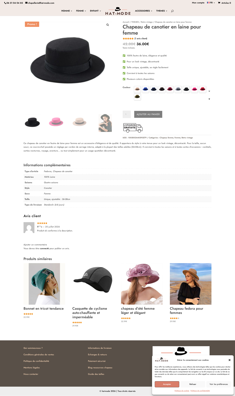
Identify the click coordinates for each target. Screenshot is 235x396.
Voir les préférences (219, 384)
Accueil (126, 21)
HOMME (65, 11)
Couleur (127, 87)
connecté (44, 248)
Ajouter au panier (148, 114)
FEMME (80, 11)
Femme (177, 137)
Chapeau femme (166, 137)
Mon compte (198, 3)
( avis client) (140, 38)
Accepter (167, 384)
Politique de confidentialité (200, 390)
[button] (229, 360)
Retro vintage (147, 21)
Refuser (192, 384)
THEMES (160, 11)
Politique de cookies (182, 390)
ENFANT (94, 11)
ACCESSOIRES (142, 11)
